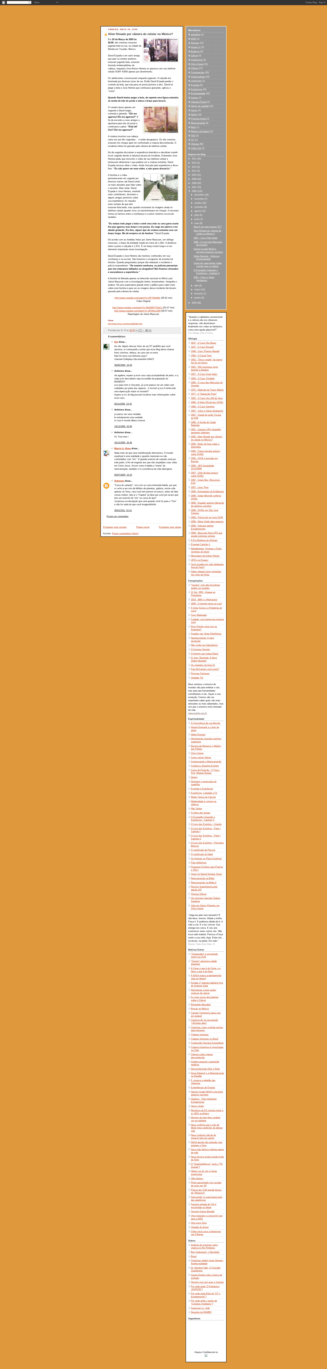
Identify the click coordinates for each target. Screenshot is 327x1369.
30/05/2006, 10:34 (123, 365)
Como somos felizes (201, 757)
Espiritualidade (198, 93)
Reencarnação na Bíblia (202, 878)
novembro (199, 199)
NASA (194, 115)
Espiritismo (196, 89)
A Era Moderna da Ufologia (204, 540)
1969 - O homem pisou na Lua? (206, 604)
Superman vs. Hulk (200, 1308)
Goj (116, 342)
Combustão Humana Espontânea (207, 1043)
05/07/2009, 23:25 (123, 475)
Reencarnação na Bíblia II (203, 883)
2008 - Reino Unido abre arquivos (207, 521)
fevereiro (199, 293)
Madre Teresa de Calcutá (203, 797)
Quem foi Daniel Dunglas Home (206, 874)
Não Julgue (196, 808)
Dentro (194, 777)
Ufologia (195, 144)
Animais (195, 43)
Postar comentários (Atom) (125, 533)
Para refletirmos (199, 863)
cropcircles (196, 81)
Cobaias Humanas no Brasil (204, 1039)
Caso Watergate (199, 615)
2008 (194, 183)
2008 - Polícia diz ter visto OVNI (207, 517)
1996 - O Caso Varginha (202, 407)
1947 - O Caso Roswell (202, 347)
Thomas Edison (198, 894)
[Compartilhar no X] (143, 330)
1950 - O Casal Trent (201, 355)
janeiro (197, 298)
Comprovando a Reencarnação (206, 761)
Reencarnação (198, 123)
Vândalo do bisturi (200, 1227)
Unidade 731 (197, 678)
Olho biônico (197, 1178)
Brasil (194, 1256)
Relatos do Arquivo (200, 131)
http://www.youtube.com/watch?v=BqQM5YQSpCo (137, 307)
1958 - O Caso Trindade (202, 378)
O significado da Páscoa (203, 850)
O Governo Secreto (200, 649)
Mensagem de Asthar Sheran (205, 556)
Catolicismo (197, 60)
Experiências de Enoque (203, 1087)
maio (197, 223)
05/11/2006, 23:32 (123, 404)
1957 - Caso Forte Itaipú (205, 238)
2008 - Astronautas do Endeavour (207, 491)
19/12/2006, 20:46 (123, 443)
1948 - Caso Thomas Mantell (205, 351)
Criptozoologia (198, 77)
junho (197, 219)
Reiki (193, 127)
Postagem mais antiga (170, 527)
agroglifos (195, 34)
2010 (194, 175)
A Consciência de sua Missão (205, 723)
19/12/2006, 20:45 (123, 426)
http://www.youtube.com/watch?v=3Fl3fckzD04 (137, 311)
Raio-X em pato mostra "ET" (208, 227)
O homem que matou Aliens (204, 654)
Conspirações (197, 72)
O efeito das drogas (200, 813)
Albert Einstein (198, 735)
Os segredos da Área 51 (203, 665)
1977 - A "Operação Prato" (204, 394)
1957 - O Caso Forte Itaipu (204, 374)
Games (194, 98)
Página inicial (142, 527)
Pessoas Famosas (200, 673)
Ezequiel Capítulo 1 (200, 544)
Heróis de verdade (200, 106)
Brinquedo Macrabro (201, 1004)
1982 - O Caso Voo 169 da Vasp (207, 398)
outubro (198, 203)
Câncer (194, 55)
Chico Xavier (197, 64)
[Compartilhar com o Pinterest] (150, 330)
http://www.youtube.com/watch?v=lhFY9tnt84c (137, 298)
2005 (194, 303)
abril (196, 285)
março (197, 289)
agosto (198, 211)
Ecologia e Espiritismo (202, 789)
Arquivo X (196, 47)
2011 (194, 171)
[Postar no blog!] (140, 330)
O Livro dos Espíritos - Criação (206, 824)
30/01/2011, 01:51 (123, 510)
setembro (199, 207)
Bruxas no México (200, 1009)
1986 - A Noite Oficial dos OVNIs (207, 402)
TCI (192, 140)
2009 (194, 179)
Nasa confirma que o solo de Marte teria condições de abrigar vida (207, 1128)
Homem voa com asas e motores (207, 1282)
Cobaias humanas (200, 1034)
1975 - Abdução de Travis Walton (207, 390)
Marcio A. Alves (122, 448)
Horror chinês (197, 1106)
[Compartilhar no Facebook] (147, 330)
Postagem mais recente (115, 527)
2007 (194, 187)
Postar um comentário (117, 516)
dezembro (199, 195)
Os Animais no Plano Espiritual (206, 858)
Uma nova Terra (199, 1223)
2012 (194, 167)
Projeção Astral (198, 119)
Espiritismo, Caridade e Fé (204, 793)
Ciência (194, 68)
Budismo (195, 51)
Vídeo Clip (196, 148)
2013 (194, 163)
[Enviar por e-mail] (137, 330)
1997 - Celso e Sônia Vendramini (207, 411)
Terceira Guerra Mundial (202, 1211)
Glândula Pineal (198, 102)
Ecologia (195, 85)
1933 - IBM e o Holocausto (204, 599)
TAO (193, 136)
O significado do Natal (202, 854)
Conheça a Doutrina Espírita (205, 766)
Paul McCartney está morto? (205, 669)
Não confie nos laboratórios (204, 645)
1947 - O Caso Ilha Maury (203, 343)
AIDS (193, 39)
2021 (194, 159)
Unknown (119, 481)
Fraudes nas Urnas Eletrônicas (206, 634)
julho (197, 215)
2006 (194, 191)
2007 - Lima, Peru (199, 487)
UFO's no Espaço (199, 560)
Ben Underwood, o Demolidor (205, 1252)
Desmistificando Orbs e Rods (205, 1069)
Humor (194, 110)
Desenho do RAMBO (201, 1312)
